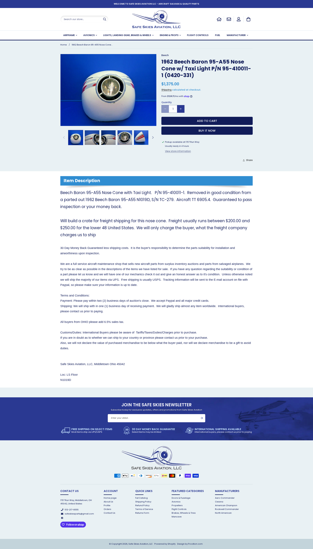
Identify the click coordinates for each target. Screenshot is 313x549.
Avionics (176, 501)
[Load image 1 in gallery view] (75, 137)
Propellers (177, 505)
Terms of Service (144, 509)
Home (63, 45)
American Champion (226, 505)
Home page (110, 498)
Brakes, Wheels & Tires (184, 513)
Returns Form (142, 513)
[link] (86, 430)
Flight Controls (179, 509)
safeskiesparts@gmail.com (79, 513)
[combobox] (84, 19)
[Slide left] (63, 137)
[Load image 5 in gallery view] (141, 137)
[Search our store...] (104, 19)
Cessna (219, 501)
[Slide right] (152, 137)
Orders (107, 509)
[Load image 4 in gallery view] (124, 137)
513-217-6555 (72, 509)
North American (223, 513)
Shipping (166, 89)
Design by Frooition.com (190, 543)
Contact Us (109, 513)
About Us (108, 501)
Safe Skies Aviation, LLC (140, 543)
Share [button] (249, 160)
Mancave (177, 516)
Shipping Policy (143, 501)
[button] (248, 19)
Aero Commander (225, 498)
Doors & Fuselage (181, 498)
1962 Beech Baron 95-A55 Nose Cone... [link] (92, 45)
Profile (107, 505)
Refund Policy (142, 505)
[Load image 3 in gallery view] (108, 137)
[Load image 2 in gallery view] (92, 137)
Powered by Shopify (165, 543)
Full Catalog (141, 498)
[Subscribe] (201, 418)
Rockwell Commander (227, 509)
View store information (178, 151)
